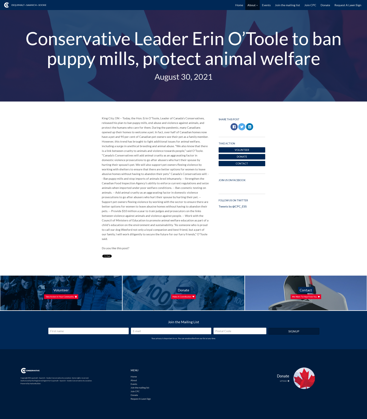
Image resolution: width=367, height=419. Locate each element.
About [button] (251, 5)
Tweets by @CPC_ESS (233, 206)
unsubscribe (190, 338)
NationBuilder (35, 383)
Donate (325, 5)
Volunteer (242, 149)
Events (266, 5)
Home (239, 5)
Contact (242, 163)
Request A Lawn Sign (347, 5)
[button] (234, 126)
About (134, 380)
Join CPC (310, 5)
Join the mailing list (287, 5)
